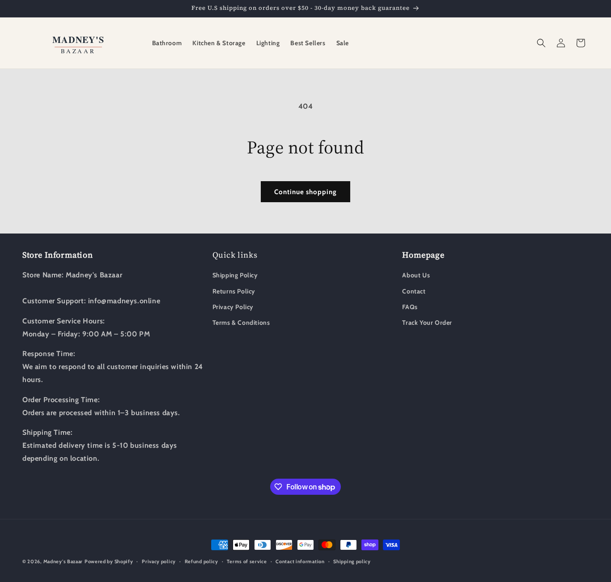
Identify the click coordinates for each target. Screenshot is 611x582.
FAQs (409, 307)
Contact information (300, 561)
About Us (416, 275)
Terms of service (247, 561)
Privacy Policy (233, 307)
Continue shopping (305, 192)
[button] (541, 43)
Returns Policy (233, 291)
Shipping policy (352, 561)
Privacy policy (159, 561)
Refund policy (201, 561)
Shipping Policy (235, 275)
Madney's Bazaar (63, 561)
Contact (413, 291)
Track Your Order (427, 323)
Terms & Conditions (241, 323)
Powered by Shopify (109, 561)
